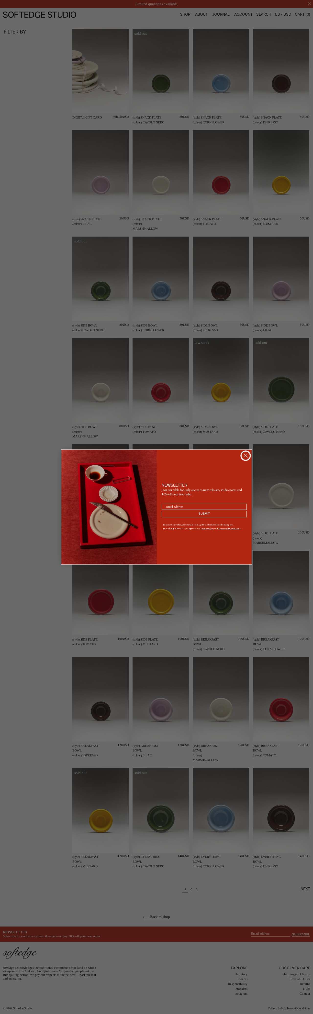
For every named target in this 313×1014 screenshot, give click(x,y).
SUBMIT (204, 513)
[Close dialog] (245, 455)
